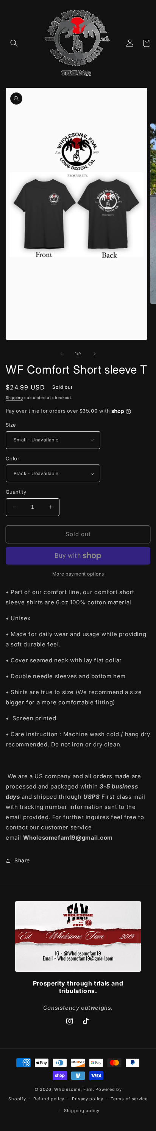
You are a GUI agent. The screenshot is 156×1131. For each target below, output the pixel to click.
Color (12, 458)
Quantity (16, 492)
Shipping (14, 397)
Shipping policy (82, 1110)
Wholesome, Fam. (74, 1089)
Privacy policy (87, 1098)
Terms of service (129, 1098)
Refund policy (48, 1098)
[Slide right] (94, 354)
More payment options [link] (78, 574)
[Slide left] (61, 354)
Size (11, 425)
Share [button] (22, 860)
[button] (14, 43)
